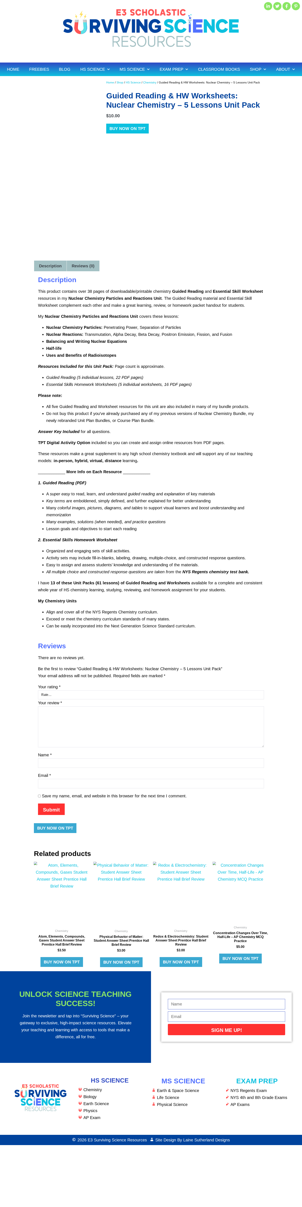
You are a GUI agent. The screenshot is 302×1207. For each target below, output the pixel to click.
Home (13, 69)
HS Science (92, 69)
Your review (50, 703)
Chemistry (149, 82)
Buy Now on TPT (127, 128)
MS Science (132, 69)
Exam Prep (171, 69)
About (283, 69)
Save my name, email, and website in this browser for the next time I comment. (114, 796)
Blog (64, 69)
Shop (255, 69)
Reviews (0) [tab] (83, 266)
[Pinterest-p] (296, 6)
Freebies (39, 69)
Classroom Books (219, 69)
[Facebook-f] (286, 6)
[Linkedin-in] (268, 6)
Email (44, 775)
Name (45, 755)
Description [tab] (50, 266)
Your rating (49, 687)
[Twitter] (277, 6)
